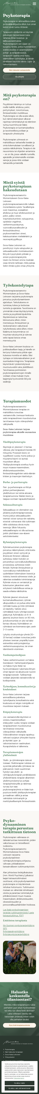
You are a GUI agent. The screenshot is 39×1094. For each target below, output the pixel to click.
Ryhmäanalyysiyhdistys (13, 931)
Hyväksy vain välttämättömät (19, 1088)
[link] (17, 3)
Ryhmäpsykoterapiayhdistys (16, 934)
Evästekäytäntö (19, 1078)
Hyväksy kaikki (19, 1083)
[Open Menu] (34, 3)
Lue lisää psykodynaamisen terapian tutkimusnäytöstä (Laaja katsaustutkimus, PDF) (18, 912)
